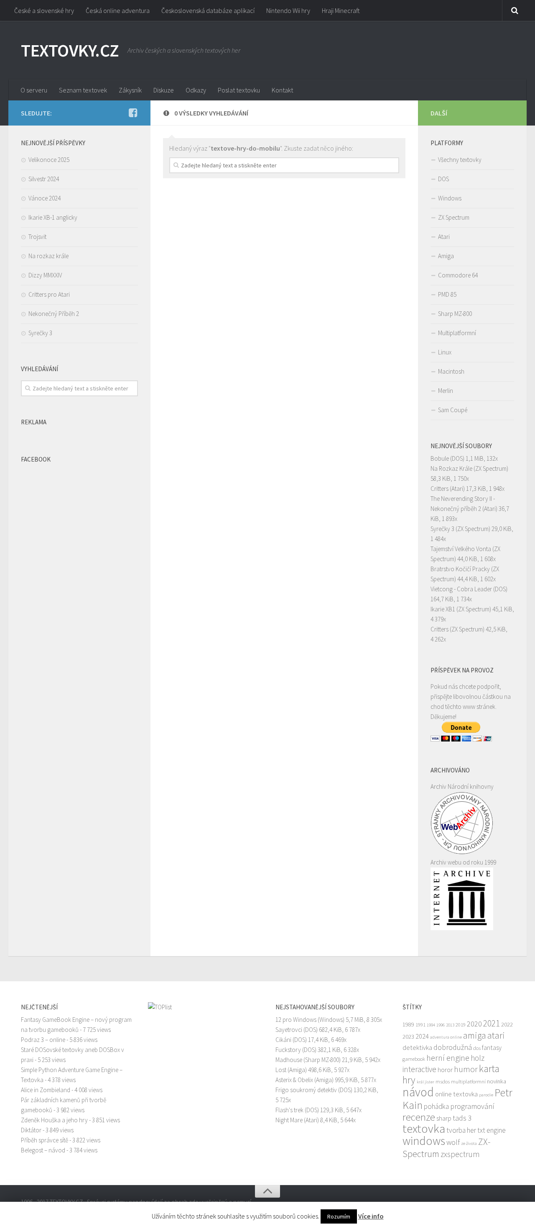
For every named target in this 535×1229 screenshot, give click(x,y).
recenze (419, 1117)
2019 (461, 1024)
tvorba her (461, 1130)
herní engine (447, 1057)
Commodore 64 (458, 275)
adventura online (446, 1037)
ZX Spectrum (453, 217)
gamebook (414, 1058)
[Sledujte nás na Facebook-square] (133, 113)
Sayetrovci (288, 1030)
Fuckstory (288, 1050)
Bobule (440, 458)
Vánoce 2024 (44, 198)
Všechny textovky (460, 160)
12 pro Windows (295, 1020)
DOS (443, 179)
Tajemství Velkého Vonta (461, 549)
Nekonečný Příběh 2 (53, 314)
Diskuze (163, 90)
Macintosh (451, 371)
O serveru (33, 90)
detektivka (417, 1047)
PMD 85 (447, 294)
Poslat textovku (239, 90)
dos (477, 1047)
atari (496, 1035)
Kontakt (282, 90)
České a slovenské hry (44, 10)
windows (424, 1140)
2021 (491, 1023)
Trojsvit (37, 237)
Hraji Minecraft (341, 10)
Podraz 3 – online (43, 1040)
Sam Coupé (452, 410)
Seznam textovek (83, 90)
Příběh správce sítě (44, 1140)
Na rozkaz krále (48, 256)
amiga (474, 1035)
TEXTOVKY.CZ (70, 50)
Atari (444, 237)
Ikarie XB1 (443, 609)
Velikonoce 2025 (48, 160)
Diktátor (31, 1130)
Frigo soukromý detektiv (306, 1090)
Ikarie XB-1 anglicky (52, 217)
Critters (439, 489)
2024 (422, 1036)
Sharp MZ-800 (455, 314)
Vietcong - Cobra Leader (461, 589)
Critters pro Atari (49, 294)
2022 (507, 1024)
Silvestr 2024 (43, 179)
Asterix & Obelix (294, 1080)
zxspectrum (460, 1154)
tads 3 (462, 1118)
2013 (450, 1025)
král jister (425, 1082)
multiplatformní (468, 1081)
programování (472, 1106)
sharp (443, 1118)
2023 (408, 1036)
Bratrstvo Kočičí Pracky (460, 569)
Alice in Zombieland (45, 1090)
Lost (280, 1070)
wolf (453, 1142)
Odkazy (196, 90)
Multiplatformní (457, 333)
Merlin (445, 391)
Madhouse (288, 1060)
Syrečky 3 (40, 333)
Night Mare (289, 1120)
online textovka (456, 1094)
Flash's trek (289, 1110)
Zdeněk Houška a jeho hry (54, 1120)
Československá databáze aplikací (208, 10)
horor (445, 1069)
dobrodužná (452, 1047)
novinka (496, 1081)
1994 (431, 1025)
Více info (371, 1216)
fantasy (492, 1047)
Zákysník (130, 90)
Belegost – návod (43, 1150)
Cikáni (283, 1040)
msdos (443, 1081)
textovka (424, 1128)
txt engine (491, 1130)
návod (418, 1092)
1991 (420, 1024)
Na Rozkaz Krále (451, 468)
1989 (408, 1024)
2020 (474, 1024)
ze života (469, 1143)
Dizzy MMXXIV (45, 275)
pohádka (436, 1106)
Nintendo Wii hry (288, 10)
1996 (440, 1025)
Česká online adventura (118, 10)
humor (466, 1069)
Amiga (446, 256)
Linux (444, 352)
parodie (486, 1095)
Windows (449, 198)
